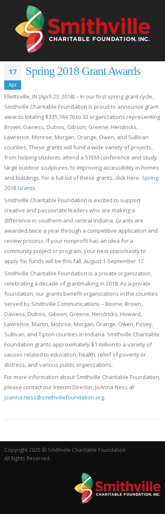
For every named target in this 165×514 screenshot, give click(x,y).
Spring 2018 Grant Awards (82, 70)
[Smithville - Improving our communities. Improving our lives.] (82, 29)
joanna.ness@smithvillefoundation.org (54, 397)
